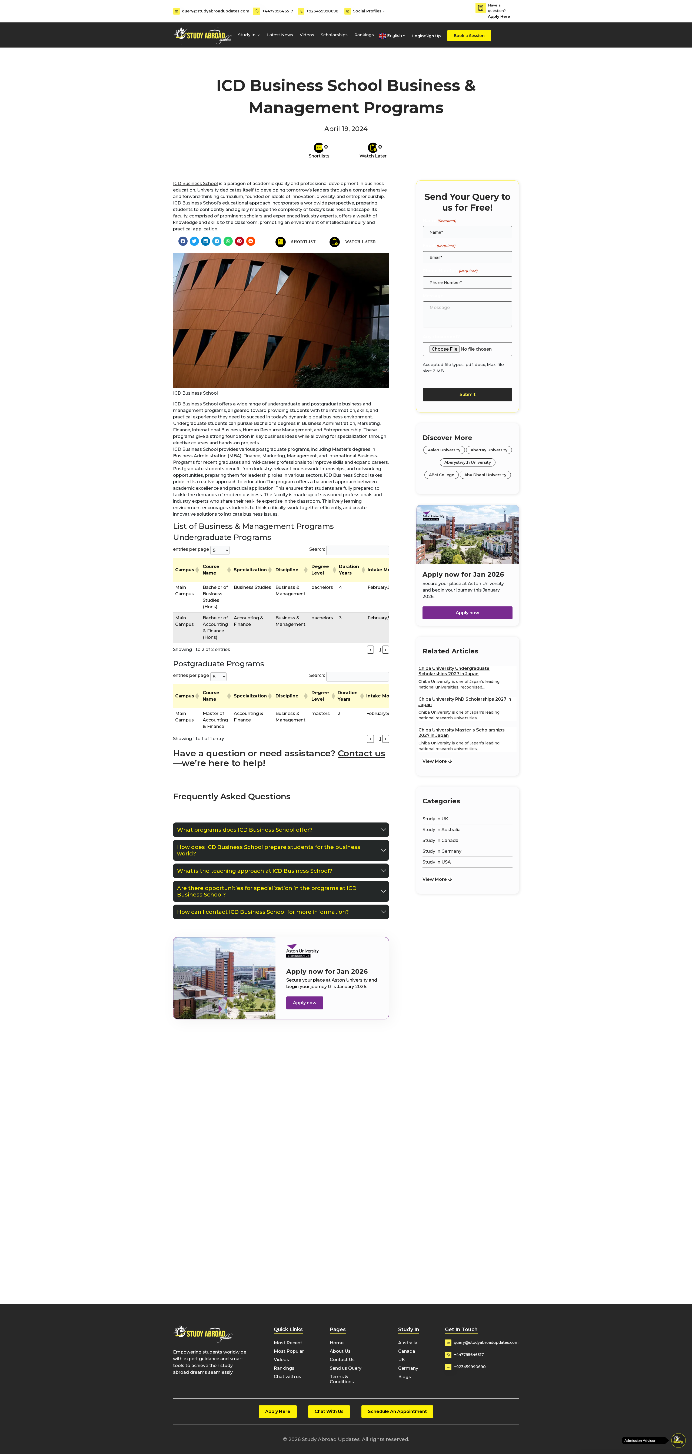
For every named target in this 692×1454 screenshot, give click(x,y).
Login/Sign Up (426, 35)
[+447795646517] (256, 11)
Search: (317, 549)
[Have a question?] (480, 7)
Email (439, 245)
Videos (307, 34)
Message (433, 295)
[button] (183, 241)
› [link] (385, 649)
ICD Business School (195, 183)
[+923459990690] (301, 11)
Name (439, 220)
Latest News (280, 34)
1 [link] (380, 649)
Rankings (364, 34)
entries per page (191, 549)
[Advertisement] (467, 924)
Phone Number (450, 270)
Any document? (441, 336)
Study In (246, 34)
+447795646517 (277, 11)
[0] (319, 148)
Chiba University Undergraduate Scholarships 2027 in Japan (454, 671)
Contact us (361, 753)
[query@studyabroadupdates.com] (176, 11)
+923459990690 (322, 11)
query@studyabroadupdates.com (215, 11)
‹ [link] (370, 649)
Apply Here (499, 16)
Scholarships (334, 34)
